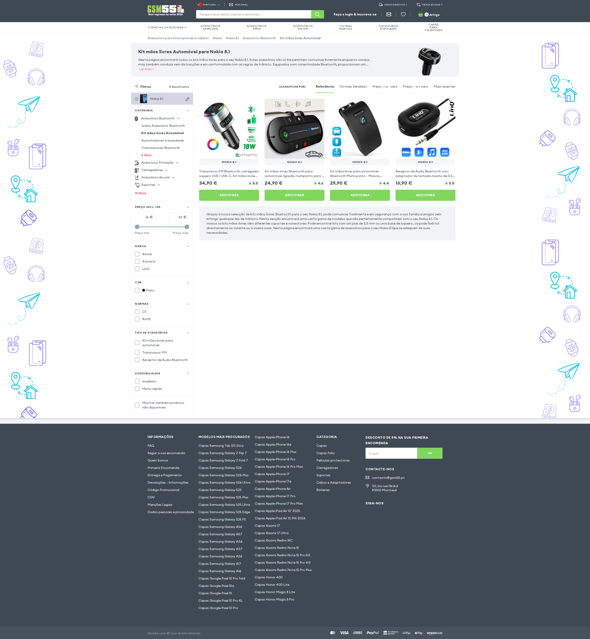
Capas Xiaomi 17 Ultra (272, 533)
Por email (241, 4)
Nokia (217, 38)
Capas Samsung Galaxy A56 (220, 527)
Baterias (323, 490)
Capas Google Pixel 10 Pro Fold (221, 578)
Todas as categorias (166, 27)
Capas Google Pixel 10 (215, 593)
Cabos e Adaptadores (333, 482)
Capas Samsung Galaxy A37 (220, 549)
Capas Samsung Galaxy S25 (220, 490)
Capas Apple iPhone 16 (272, 437)
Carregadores (327, 468)
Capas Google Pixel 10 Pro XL (220, 600)
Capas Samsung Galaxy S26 (220, 468)
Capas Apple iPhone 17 (272, 474)
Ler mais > (146, 69)
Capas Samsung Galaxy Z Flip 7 (222, 453)
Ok (430, 453)
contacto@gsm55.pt (388, 478)
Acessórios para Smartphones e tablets (178, 38)
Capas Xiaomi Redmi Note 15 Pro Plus (283, 570)
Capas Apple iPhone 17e (273, 481)
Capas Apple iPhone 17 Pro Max (279, 503)
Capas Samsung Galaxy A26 (220, 556)
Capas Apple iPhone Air (273, 489)
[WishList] (403, 14)
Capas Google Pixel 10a (216, 586)
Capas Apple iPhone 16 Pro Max (279, 466)
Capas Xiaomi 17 (267, 526)
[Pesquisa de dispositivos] (187, 99)
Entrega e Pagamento (165, 475)
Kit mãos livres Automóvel (300, 38)
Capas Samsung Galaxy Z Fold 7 (223, 460)
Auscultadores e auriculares (162, 140)
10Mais (140, 193)
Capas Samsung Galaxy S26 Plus (223, 475)
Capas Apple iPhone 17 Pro (275, 496)
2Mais (146, 155)
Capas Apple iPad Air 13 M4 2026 (280, 518)
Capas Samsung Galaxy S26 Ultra (224, 482)
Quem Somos (158, 460)
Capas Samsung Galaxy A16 (219, 571)
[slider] (137, 227)
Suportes (323, 475)
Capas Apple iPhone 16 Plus (275, 452)
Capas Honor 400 (269, 577)
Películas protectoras (333, 460)
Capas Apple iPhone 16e (273, 444)
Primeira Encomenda (163, 468)
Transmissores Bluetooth (160, 148)
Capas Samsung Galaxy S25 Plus (223, 497)
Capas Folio (325, 453)
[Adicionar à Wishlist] (252, 105)
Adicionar (229, 195)
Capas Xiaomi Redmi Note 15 (277, 548)
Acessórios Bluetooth (259, 38)
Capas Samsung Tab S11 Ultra (220, 446)
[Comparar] (243, 105)
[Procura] (317, 14)
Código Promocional (163, 490)
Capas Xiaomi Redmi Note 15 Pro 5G (282, 555)
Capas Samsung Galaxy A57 (220, 534)
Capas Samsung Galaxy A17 (219, 564)
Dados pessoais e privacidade (171, 512)
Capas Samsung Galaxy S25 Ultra (224, 505)
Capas (321, 446)
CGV (151, 497)
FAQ (151, 446)
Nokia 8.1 (232, 38)
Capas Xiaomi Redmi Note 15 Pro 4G (282, 562)
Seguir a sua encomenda (166, 453)
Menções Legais (160, 505)
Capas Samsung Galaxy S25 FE (222, 519)
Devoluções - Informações (168, 482)
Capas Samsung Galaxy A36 (220, 541)
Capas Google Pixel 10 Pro (218, 608)
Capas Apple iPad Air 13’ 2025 (277, 511)
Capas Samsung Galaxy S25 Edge (224, 512)
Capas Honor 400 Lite (272, 585)
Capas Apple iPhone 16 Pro (275, 459)
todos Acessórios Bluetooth (163, 126)
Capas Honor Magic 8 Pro (274, 599)
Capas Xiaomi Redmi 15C (274, 540)
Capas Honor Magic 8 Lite (275, 592)
